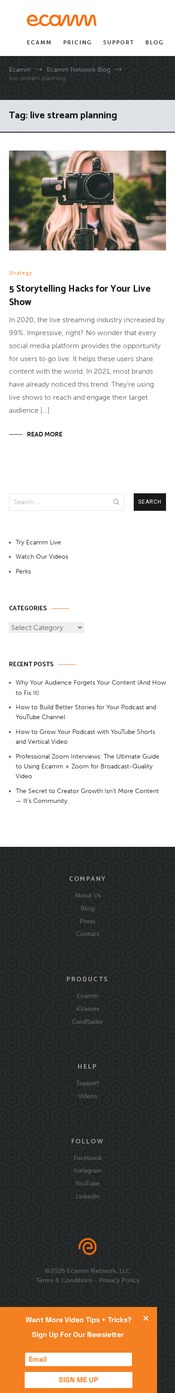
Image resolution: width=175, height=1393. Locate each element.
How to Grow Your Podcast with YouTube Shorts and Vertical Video (85, 737)
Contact (87, 934)
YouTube (87, 1183)
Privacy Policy (119, 1280)
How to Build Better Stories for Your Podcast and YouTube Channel (86, 712)
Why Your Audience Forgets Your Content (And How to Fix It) (91, 687)
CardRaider (87, 1022)
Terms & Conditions (64, 1280)
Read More (44, 434)
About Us (87, 895)
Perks (23, 571)
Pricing (77, 42)
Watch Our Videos (42, 557)
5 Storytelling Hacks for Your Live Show (80, 295)
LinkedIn (88, 1196)
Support (118, 42)
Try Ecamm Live (38, 542)
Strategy (20, 273)
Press (87, 921)
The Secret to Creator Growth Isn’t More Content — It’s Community (87, 796)
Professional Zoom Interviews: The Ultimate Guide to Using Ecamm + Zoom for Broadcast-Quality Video (87, 767)
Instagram (88, 1170)
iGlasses (87, 1009)
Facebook (88, 1158)
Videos (87, 1096)
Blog (154, 42)
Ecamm (39, 42)
